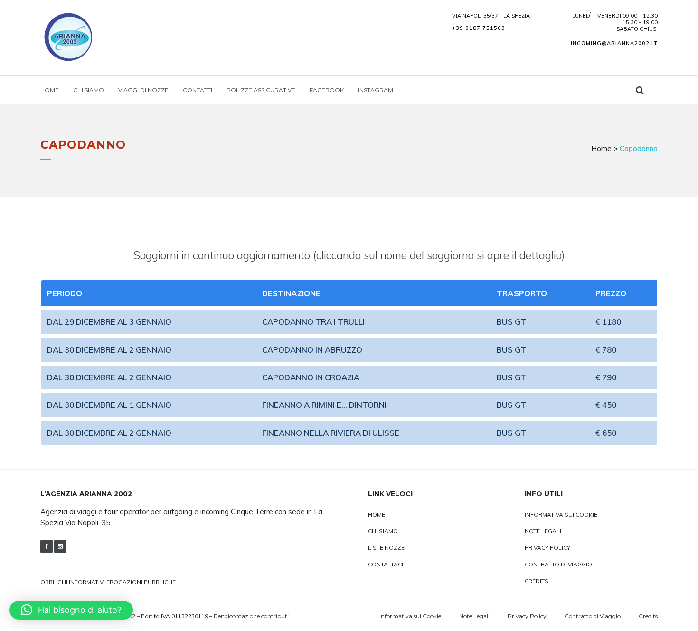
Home (601, 148)
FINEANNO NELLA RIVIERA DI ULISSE (330, 433)
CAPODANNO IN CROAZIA (310, 377)
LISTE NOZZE (386, 547)
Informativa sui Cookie (561, 514)
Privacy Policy (547, 547)
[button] (71, 610)
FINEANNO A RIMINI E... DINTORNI (324, 405)
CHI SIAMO (383, 531)
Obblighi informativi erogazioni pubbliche (108, 581)
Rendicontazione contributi (251, 616)
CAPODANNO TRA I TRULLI (313, 322)
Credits (536, 580)
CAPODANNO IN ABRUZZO (312, 350)
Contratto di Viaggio (558, 564)
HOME (376, 514)
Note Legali (543, 531)
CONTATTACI (385, 564)
